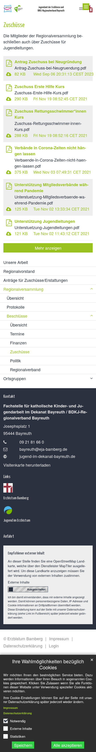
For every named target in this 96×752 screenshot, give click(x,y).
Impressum (10, 708)
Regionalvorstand (19, 271)
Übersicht (15, 298)
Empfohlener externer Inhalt (26, 552)
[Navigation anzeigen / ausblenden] (86, 6)
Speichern (23, 745)
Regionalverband (25, 369)
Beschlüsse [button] (17, 316)
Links (6, 476)
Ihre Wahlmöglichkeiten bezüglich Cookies (48, 664)
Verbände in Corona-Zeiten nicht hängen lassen (50, 151)
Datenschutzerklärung (17, 713)
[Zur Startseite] (48, 7)
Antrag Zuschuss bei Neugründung (48, 62)
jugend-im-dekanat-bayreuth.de (47, 456)
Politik (15, 360)
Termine (17, 334)
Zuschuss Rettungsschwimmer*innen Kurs (50, 114)
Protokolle (16, 307)
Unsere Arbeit (15, 262)
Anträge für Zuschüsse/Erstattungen (35, 280)
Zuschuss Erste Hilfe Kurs (40, 86)
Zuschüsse (14, 24)
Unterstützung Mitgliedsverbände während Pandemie (51, 188)
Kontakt (9, 396)
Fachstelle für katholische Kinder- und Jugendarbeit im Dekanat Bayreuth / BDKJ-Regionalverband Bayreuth (45, 412)
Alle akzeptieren (67, 745)
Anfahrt (8, 536)
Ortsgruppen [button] (14, 378)
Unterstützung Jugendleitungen (45, 221)
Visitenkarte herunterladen (26, 465)
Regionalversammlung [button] (23, 289)
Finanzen (18, 342)
